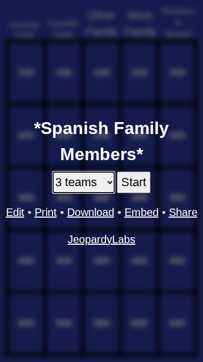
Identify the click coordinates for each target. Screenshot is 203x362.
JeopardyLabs (101, 239)
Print (46, 212)
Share (183, 212)
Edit (15, 212)
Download (90, 212)
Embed (142, 212)
